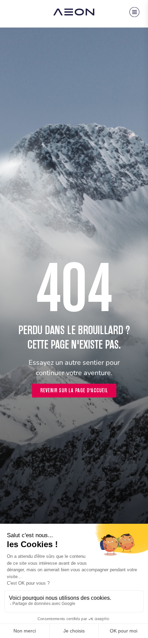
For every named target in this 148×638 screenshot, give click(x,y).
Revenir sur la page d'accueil (74, 390)
